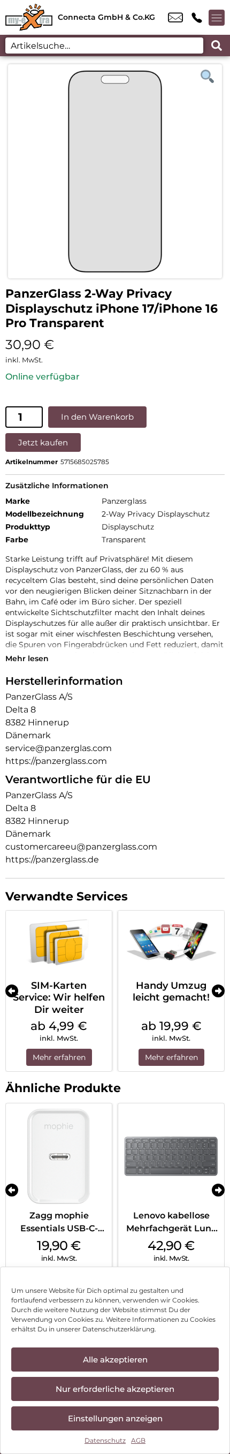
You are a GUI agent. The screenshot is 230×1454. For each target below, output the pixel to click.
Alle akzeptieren (115, 1359)
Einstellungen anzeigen (115, 1418)
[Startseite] (28, 17)
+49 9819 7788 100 (197, 17)
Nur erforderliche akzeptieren (115, 1389)
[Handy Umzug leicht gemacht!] (171, 942)
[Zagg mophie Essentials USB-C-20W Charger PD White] (58, 1156)
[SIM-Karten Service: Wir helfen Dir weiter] (59, 942)
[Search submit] (217, 45)
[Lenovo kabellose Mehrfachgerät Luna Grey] (171, 1156)
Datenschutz (105, 1440)
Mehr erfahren (59, 1057)
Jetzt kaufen (43, 442)
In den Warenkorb (97, 417)
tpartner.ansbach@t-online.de (175, 17)
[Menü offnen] (217, 18)
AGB (138, 1440)
